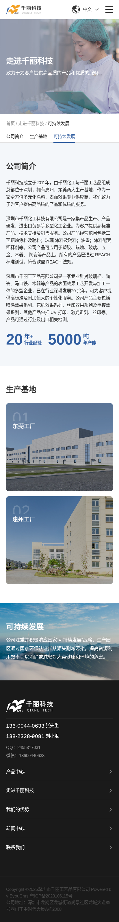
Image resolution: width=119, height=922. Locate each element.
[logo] (23, 9)
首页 (10, 123)
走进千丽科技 (31, 123)
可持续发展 (58, 123)
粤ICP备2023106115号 (51, 895)
